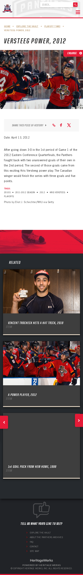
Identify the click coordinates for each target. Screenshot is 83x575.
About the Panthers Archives (46, 537)
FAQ (31, 541)
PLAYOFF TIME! (52, 26)
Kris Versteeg (57, 192)
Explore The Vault (27, 26)
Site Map (34, 551)
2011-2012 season (25, 192)
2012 (42, 192)
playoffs (9, 196)
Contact (34, 546)
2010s (7, 192)
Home (7, 26)
